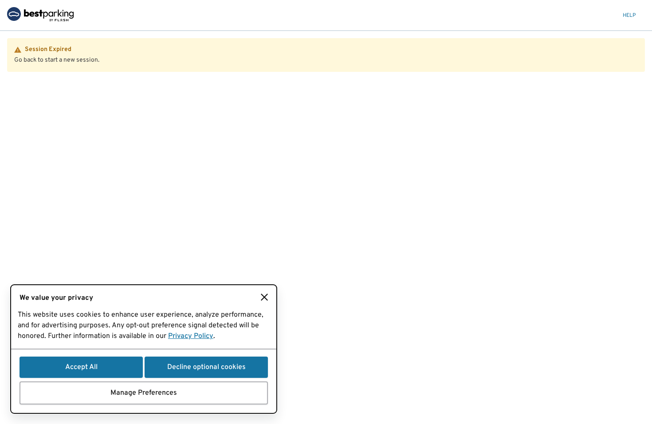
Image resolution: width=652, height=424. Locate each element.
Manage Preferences (143, 393)
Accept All (81, 367)
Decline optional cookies (206, 367)
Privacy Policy (190, 336)
